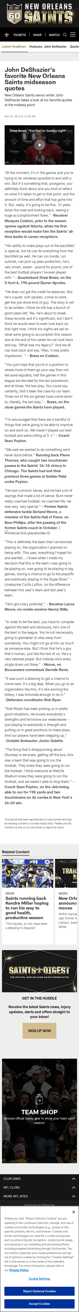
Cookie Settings (39, 1278)
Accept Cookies (39, 1303)
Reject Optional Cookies (39, 1291)
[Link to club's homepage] (7, 32)
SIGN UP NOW (39, 1031)
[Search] (65, 35)
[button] (39, 145)
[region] (39, 1259)
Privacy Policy (19, 1270)
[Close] (74, 1212)
